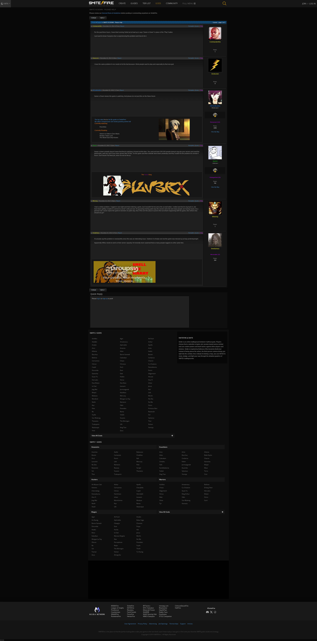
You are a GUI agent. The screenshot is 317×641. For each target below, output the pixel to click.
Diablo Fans (163, 612)
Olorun (94, 542)
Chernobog (95, 491)
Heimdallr (139, 494)
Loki (149, 392)
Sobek (122, 415)
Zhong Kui (117, 555)
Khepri (94, 392)
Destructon (96, 58)
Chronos (123, 364)
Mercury (123, 396)
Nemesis (123, 402)
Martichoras (118, 500)
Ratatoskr (151, 412)
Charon (150, 361)
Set (93, 471)
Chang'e (117, 523)
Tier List (147, 3)
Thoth (138, 549)
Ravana (116, 468)
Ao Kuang (95, 520)
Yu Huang (139, 552)
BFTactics (146, 606)
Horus (122, 380)
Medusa (94, 396)
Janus (150, 386)
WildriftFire (115, 614)
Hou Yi (150, 380)
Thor (149, 421)
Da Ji (121, 367)
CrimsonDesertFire (181, 606)
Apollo (150, 345)
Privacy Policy (142, 624)
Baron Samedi (125, 354)
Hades (122, 377)
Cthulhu (162, 462)
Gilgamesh (152, 374)
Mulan (206, 494)
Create (122, 3)
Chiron (94, 364)
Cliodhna (139, 455)
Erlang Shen (208, 488)
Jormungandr (124, 389)
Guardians (163, 447)
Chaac (122, 361)
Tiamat (94, 552)
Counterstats (115, 612)
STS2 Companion (165, 616)
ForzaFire (130, 614)
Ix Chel (94, 386)
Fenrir (150, 370)
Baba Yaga (140, 520)
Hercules (95, 380)
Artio (150, 348)
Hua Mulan (95, 383)
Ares (93, 348)
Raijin (116, 545)
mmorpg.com (163, 606)
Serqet (138, 468)
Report (122, 26)
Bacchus (95, 354)
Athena (94, 351)
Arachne (94, 452)
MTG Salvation (148, 608)
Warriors (162, 479)
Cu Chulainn (152, 364)
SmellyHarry (96, 233)
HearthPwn (163, 610)
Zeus (121, 431)
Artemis (122, 348)
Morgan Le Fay (125, 399)
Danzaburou (152, 367)
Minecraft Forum (149, 610)
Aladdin (94, 342)
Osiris (150, 405)
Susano (122, 418)
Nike (160, 497)
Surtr (206, 500)
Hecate (150, 377)
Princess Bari (152, 408)
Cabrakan (123, 358)
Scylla (94, 415)
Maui (206, 468)
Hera (93, 533)
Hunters (94, 479)
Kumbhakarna (164, 468)
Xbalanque (95, 427)
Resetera (130, 610)
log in (99, 298)
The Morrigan (124, 421)
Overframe (163, 614)
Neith (94, 402)
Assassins (95, 447)
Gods (158, 3)
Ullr (121, 424)
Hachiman (117, 494)
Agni (121, 339)
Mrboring (95, 201)
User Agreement (130, 624)
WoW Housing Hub (150, 614)
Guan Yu (95, 377)
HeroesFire (131, 616)
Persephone (118, 542)
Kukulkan (123, 392)
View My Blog (215, 132)
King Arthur (186, 494)
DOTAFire (130, 608)
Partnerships (174, 624)
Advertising (153, 624)
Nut (93, 405)
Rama (122, 412)
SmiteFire (130, 606)
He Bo (116, 530)
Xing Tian (123, 427)
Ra (93, 412)
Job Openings (163, 624)
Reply (102, 18)
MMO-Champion (149, 616)
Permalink (191, 26)
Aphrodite (123, 345)
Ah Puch (151, 339)
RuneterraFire (116, 616)
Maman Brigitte (119, 536)
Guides (134, 3)
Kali (149, 389)
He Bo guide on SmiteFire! (117, 119)
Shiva (161, 500)
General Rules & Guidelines (111, 13)
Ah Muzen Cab (97, 484)
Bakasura (139, 452)
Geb (121, 374)
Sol (149, 415)
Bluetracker (163, 608)
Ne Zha (150, 399)
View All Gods (97, 436)
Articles (190, 624)
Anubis (94, 345)
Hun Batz (123, 383)
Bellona (94, 358)
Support (99, 22)
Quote (197, 26)
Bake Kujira (208, 455)
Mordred (95, 399)
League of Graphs (117, 608)
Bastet (150, 354)
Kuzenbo (185, 468)
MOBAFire (115, 606)
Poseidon (123, 408)
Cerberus (151, 358)
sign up (105, 298)
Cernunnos (95, 361)
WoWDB (146, 612)
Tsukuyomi (95, 424)
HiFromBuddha (97, 90)
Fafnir (184, 462)
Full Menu (188, 3)
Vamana (184, 503)
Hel (137, 530)
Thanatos (95, 421)
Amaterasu (124, 342)
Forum (93, 18)
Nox (115, 539)
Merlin (150, 396)
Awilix (150, 351)
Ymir (93, 431)
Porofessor (115, 610)
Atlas (121, 351)
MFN (6, 3)
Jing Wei (94, 389)
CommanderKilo (97, 26)
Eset (121, 370)
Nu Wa (150, 402)
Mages (94, 512)
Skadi (93, 507)
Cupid (94, 367)
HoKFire (178, 608)
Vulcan (150, 424)
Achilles (94, 339)
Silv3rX (95, 145)
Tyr (160, 503)
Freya (138, 526)
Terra (206, 471)
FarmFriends (131, 612)
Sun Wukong (96, 418)
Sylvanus (151, 418)
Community (172, 3)
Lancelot (94, 462)
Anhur (150, 342)
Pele (93, 408)
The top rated (99, 119)
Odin (121, 405)
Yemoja (150, 427)
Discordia (95, 370)
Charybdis (139, 488)
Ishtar (150, 383)
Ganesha (95, 374)
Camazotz (117, 455)
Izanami (122, 386)
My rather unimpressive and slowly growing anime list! (113, 121)
